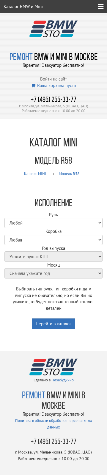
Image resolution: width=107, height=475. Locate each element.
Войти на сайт (53, 79)
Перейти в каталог (53, 324)
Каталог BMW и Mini (23, 6)
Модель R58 (69, 173)
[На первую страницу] (53, 28)
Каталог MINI (35, 173)
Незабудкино (62, 379)
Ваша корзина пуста (56, 85)
